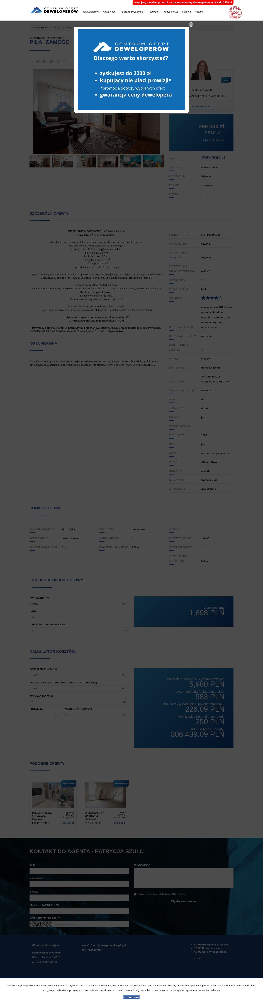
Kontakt (186, 12)
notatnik (199, 12)
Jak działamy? (91, 12)
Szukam (154, 12)
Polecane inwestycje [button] (132, 12)
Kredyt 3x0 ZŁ (170, 12)
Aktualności (109, 12)
